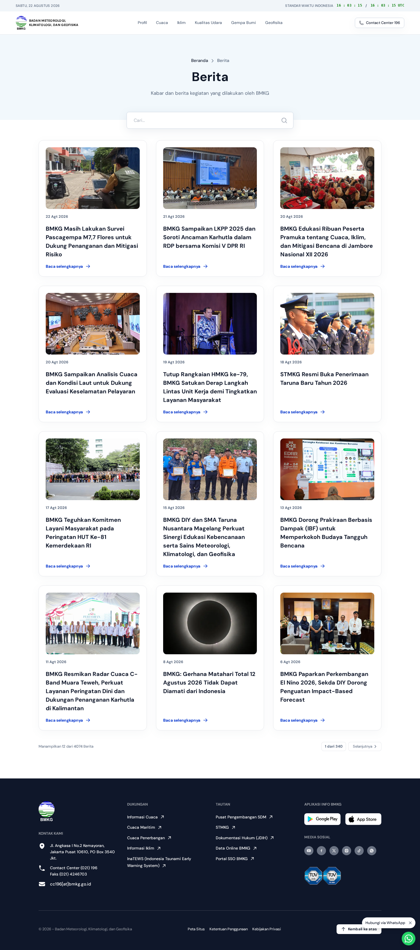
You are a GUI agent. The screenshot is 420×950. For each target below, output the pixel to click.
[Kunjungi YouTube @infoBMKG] (308, 850)
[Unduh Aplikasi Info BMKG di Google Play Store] (322, 819)
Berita (223, 60)
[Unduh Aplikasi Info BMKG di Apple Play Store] (363, 819)
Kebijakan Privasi (266, 929)
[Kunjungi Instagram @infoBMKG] (346, 850)
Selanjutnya (362, 746)
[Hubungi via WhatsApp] (408, 938)
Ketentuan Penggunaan (228, 929)
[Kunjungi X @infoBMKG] (334, 850)
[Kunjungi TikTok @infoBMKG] (359, 850)
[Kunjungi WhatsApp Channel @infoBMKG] (371, 850)
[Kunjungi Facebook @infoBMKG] (321, 850)
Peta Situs (196, 929)
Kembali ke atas (362, 929)
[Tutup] (410, 921)
